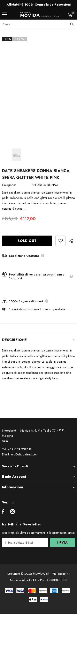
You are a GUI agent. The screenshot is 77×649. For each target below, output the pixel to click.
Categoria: (9, 185)
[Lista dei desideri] (60, 241)
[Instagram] (12, 511)
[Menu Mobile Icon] (4, 14)
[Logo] (39, 14)
